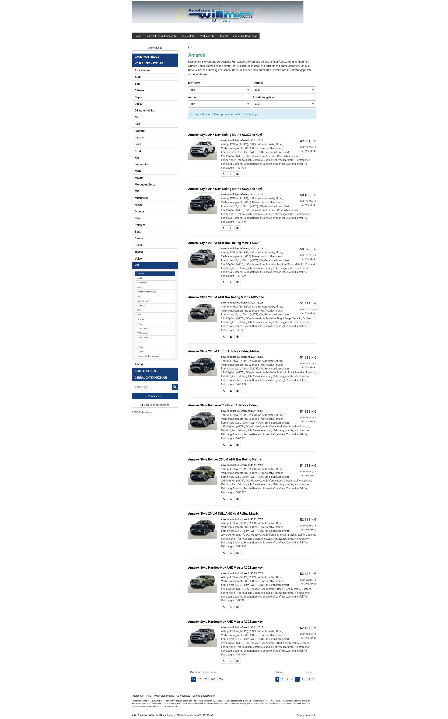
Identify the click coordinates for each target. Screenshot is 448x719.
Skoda (139, 238)
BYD (137, 83)
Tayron (140, 347)
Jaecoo (139, 137)
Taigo (139, 342)
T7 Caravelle (142, 333)
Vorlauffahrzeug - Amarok (252, 152)
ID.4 (139, 310)
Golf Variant (142, 301)
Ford (138, 124)
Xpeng (139, 364)
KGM (138, 151)
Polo (139, 315)
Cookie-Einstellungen (203, 695)
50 (206, 679)
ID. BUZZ (141, 306)
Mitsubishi (141, 198)
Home (137, 36)
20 (199, 679)
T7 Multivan (142, 338)
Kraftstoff (194, 83)
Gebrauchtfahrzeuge (151, 377)
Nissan (139, 204)
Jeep (138, 144)
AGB (148, 695)
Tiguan (140, 351)
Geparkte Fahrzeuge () (157, 404)
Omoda (139, 211)
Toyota (139, 251)
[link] (224, 174)
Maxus (139, 178)
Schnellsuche (155, 47)
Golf (139, 296)
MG (137, 191)
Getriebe (258, 83)
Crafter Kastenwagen (146, 292)
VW (137, 265)
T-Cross (140, 319)
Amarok (140, 274)
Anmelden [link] (156, 396)
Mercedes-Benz (145, 184)
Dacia (138, 104)
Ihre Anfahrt (188, 36)
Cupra (138, 97)
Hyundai (140, 130)
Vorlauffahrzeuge (149, 63)
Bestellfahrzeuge (148, 371)
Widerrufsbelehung (164, 695)
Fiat (137, 117)
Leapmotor (142, 164)
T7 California (143, 328)
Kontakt (223, 36)
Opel (138, 218)
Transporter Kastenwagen (148, 356)
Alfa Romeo (142, 70)
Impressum (138, 695)
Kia (137, 157)
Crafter (140, 287)
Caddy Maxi (142, 283)
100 (213, 679)
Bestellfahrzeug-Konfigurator (161, 36)
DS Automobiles (145, 110)
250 (221, 679)
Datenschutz (183, 695)
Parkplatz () (207, 36)
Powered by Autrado (306, 715)
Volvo (138, 258)
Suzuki (139, 245)
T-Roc (139, 324)
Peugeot (140, 225)
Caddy (140, 278)
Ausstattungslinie (264, 97)
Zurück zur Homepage (245, 36)
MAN (138, 171)
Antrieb (192, 97)
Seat (138, 231)
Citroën (139, 90)
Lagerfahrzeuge (147, 56)
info (190, 47)
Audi (138, 77)
